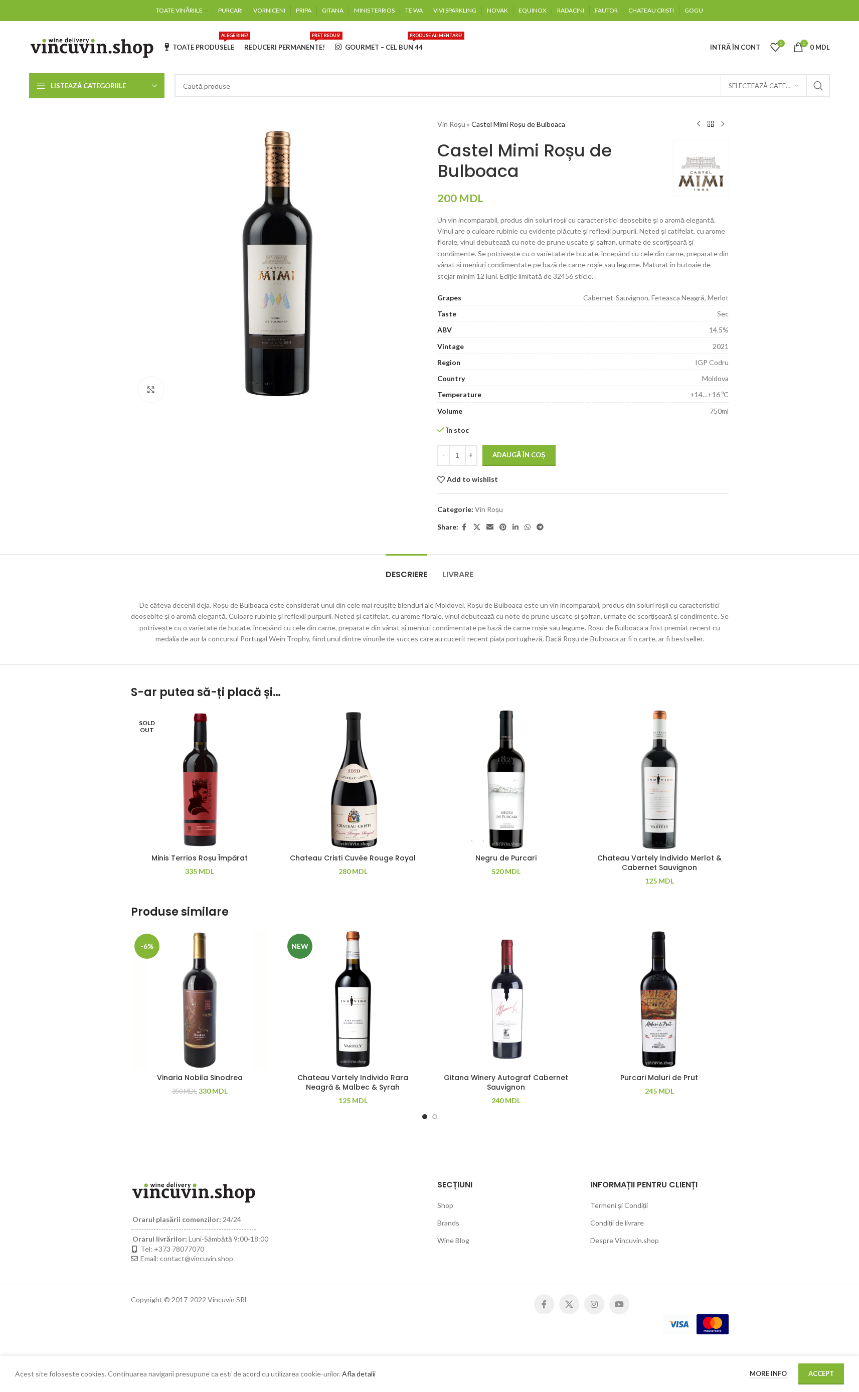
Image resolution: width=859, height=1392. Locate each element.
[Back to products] (711, 124)
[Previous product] (699, 124)
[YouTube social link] (619, 1304)
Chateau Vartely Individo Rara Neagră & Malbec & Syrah (352, 1083)
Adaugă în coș (519, 455)
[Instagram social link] (594, 1304)
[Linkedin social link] (515, 527)
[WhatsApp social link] (528, 527)
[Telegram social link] (540, 527)
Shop (445, 1205)
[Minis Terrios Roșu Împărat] (200, 780)
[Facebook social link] (464, 527)
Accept (821, 1373)
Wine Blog (453, 1240)
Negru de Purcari (506, 858)
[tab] (406, 569)
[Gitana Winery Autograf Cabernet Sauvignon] (506, 999)
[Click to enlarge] (150, 389)
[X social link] (476, 527)
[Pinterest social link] (502, 527)
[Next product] (723, 124)
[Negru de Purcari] (506, 780)
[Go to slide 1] (424, 1116)
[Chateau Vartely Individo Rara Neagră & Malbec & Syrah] (353, 999)
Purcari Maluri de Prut (659, 1078)
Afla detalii (359, 1373)
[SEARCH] (818, 85)
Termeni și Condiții (619, 1205)
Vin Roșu (451, 124)
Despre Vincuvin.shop (624, 1240)
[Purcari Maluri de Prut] (659, 999)
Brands (448, 1223)
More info (769, 1373)
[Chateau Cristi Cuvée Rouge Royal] (353, 780)
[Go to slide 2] (434, 1116)
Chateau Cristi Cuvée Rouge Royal (353, 858)
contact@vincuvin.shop (196, 1258)
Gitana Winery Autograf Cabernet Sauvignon (506, 1083)
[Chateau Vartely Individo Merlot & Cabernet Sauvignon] (659, 780)
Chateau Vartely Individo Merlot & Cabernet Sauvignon (659, 863)
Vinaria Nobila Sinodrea (200, 1078)
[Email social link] (489, 527)
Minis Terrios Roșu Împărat (199, 858)
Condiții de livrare (617, 1223)
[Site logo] (91, 46)
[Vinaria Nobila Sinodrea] (200, 999)
